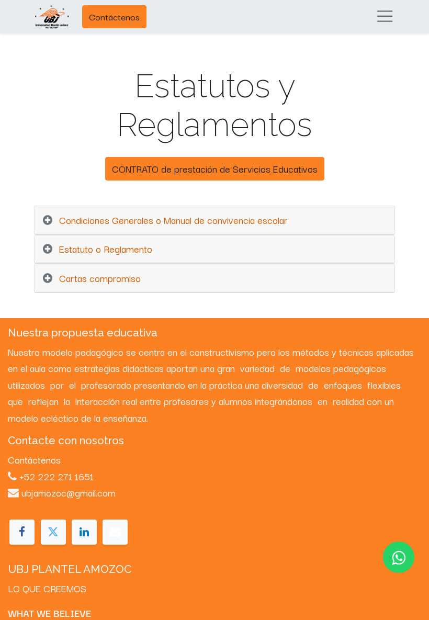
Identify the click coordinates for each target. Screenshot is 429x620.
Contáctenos (114, 16)
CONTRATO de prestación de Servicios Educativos (215, 168)
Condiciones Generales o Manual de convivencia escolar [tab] (173, 219)
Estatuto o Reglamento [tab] (105, 248)
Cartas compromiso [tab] (100, 277)
